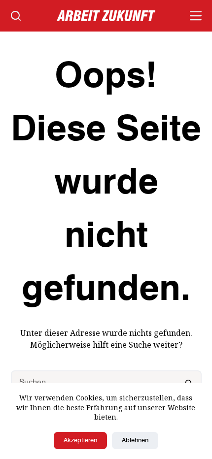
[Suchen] (16, 16)
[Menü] (196, 16)
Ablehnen (135, 440)
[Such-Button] (189, 382)
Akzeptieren (80, 440)
